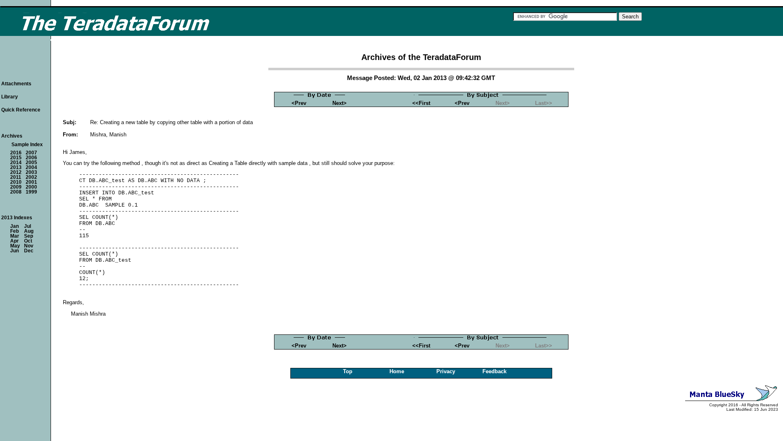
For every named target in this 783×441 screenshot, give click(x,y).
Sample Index (27, 144)
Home (396, 371)
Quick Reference (20, 110)
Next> (339, 103)
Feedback (494, 371)
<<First (421, 103)
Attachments (16, 84)
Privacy (445, 371)
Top (347, 371)
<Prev (299, 103)
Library (9, 97)
